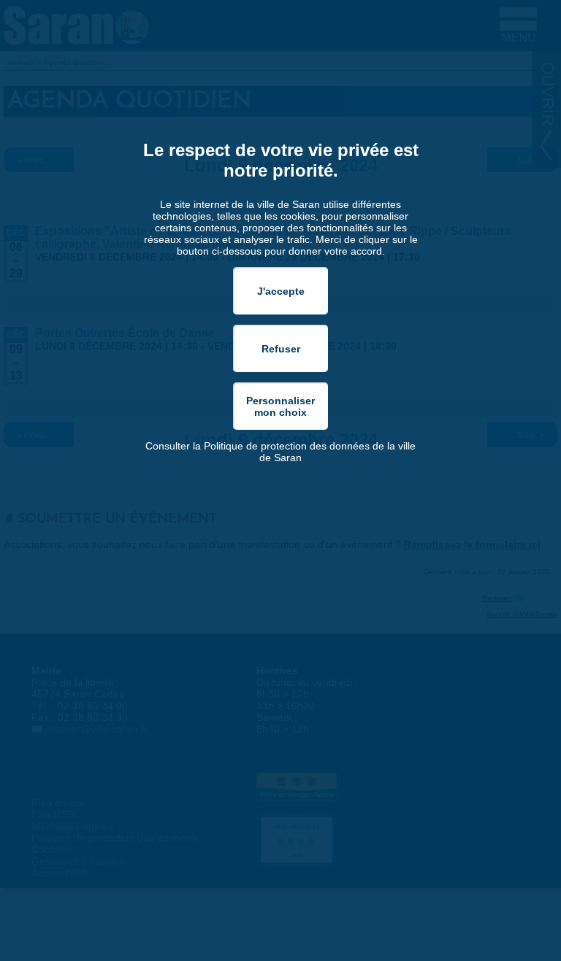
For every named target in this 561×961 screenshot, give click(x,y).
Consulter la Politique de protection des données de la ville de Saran (280, 451)
